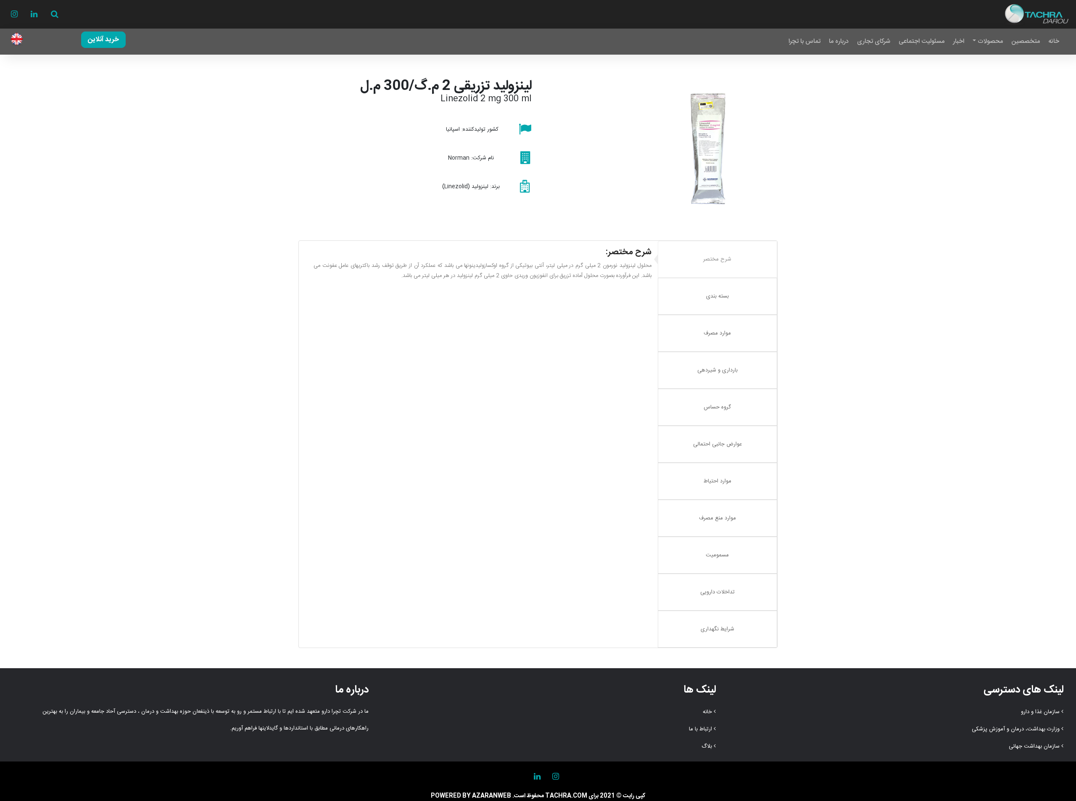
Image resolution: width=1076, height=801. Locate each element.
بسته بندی (717, 296)
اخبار (958, 41)
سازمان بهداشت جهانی (1034, 746)
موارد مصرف (717, 333)
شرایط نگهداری (717, 629)
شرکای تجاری (873, 41)
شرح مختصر (717, 259)
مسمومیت (717, 555)
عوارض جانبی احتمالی (717, 444)
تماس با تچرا (804, 41)
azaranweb (491, 796)
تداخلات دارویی (717, 592)
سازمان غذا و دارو (1040, 712)
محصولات (990, 41)
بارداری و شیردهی (717, 370)
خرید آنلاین (103, 39)
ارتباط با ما (700, 729)
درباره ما (839, 41)
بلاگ (707, 746)
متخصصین (1025, 41)
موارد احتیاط (717, 481)
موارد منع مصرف (717, 518)
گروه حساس (717, 407)
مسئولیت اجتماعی (921, 41)
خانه (1053, 41)
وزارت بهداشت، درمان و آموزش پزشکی (1016, 729)
